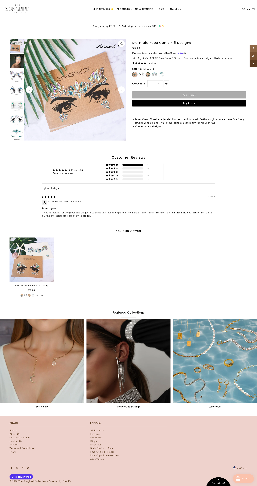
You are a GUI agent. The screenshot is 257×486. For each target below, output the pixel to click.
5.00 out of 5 (76, 170)
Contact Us (16, 441)
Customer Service (20, 437)
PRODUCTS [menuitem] (123, 9)
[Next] (121, 89)
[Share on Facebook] (253, 48)
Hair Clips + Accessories (104, 455)
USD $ (240, 468)
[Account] (248, 9)
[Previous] (29, 89)
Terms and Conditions (22, 448)
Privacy (14, 444)
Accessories (97, 459)
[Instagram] (17, 468)
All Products (97, 430)
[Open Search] (243, 9)
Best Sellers (42, 406)
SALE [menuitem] (161, 9)
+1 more (39, 295)
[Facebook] (11, 468)
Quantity (138, 83)
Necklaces (96, 437)
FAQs (13, 452)
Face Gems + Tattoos (102, 452)
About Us (15, 434)
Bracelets (95, 444)
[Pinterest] (22, 468)
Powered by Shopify (60, 481)
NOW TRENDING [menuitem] (144, 9)
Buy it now (189, 103)
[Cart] (253, 9)
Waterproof (215, 406)
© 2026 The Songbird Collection (28, 481)
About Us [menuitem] (175, 9)
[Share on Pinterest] (253, 63)
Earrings (94, 434)
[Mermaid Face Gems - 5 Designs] (32, 260)
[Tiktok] (28, 468)
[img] (48, 197)
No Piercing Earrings (128, 406)
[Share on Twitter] (253, 56)
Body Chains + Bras (101, 448)
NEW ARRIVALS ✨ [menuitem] (103, 9)
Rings (93, 441)
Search (13, 430)
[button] (139, 63)
